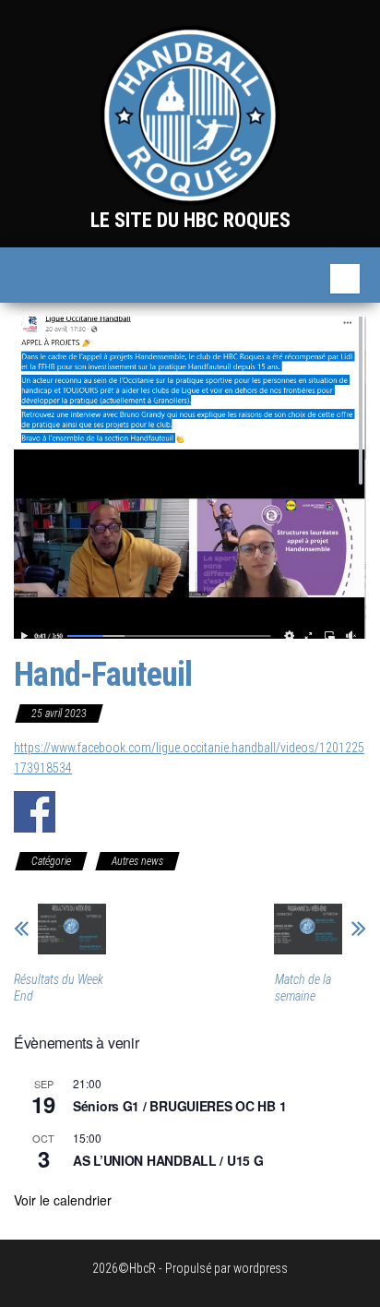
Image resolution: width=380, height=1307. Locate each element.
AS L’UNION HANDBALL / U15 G (168, 1160)
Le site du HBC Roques (190, 220)
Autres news (137, 861)
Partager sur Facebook (34, 812)
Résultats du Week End (58, 987)
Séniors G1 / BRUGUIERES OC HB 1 (179, 1106)
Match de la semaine (303, 987)
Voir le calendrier (63, 1200)
